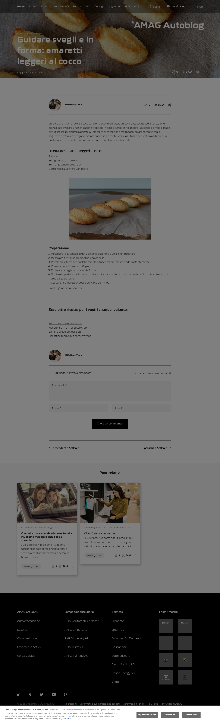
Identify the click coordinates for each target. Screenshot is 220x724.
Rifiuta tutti (170, 715)
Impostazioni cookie (147, 715)
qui (69, 719)
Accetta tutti (191, 715)
